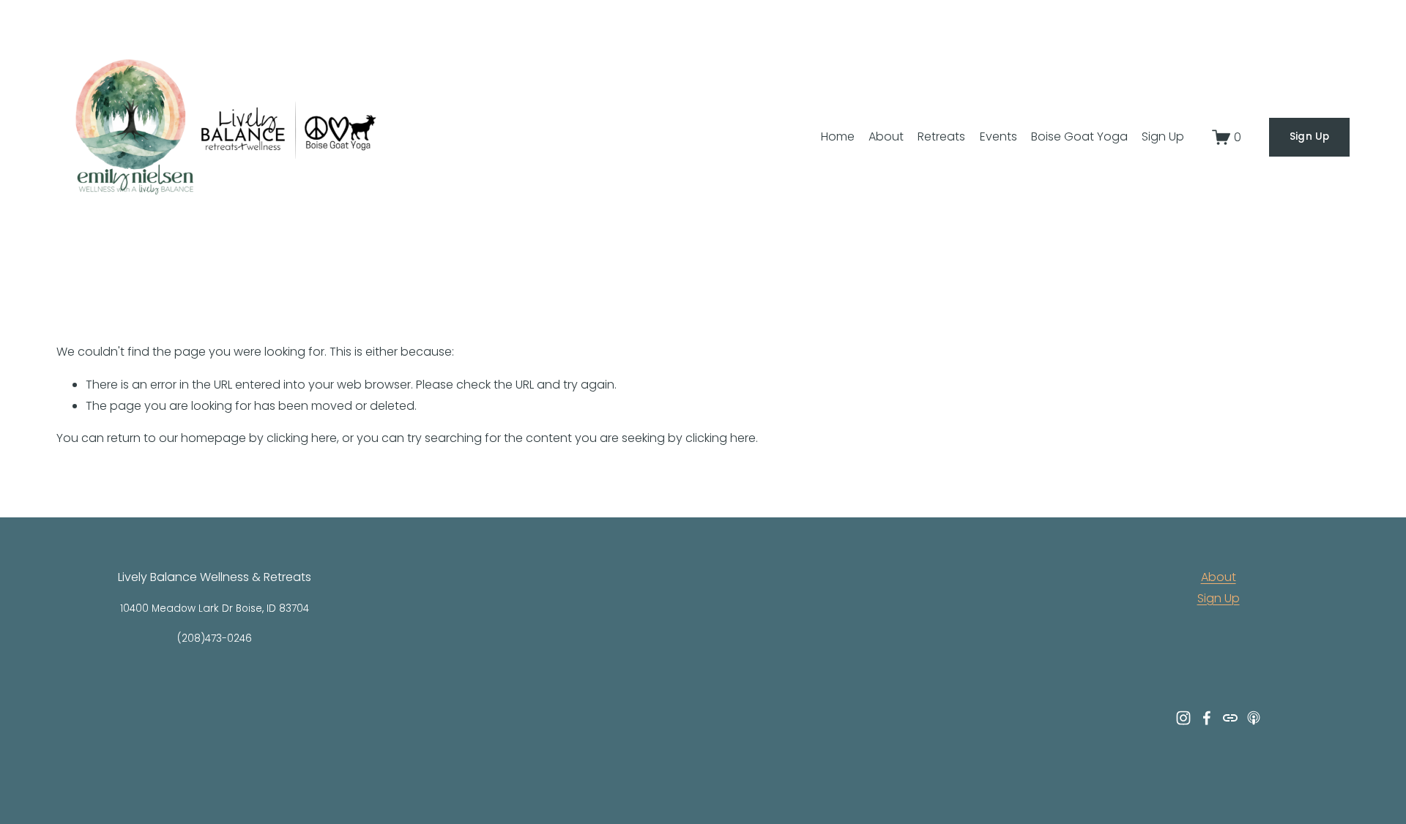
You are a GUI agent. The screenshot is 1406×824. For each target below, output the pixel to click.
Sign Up (1163, 136)
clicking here (302, 438)
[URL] (1230, 718)
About (886, 136)
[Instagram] (1183, 718)
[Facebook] (1206, 718)
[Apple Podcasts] (1253, 718)
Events (998, 136)
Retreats (941, 136)
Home (838, 136)
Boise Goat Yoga (1079, 136)
